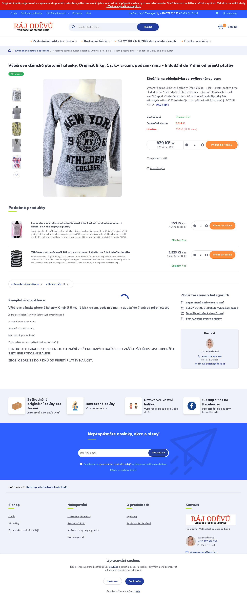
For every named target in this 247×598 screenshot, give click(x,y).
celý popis (162, 105)
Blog (88, 13)
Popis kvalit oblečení (139, 523)
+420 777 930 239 (170, 13)
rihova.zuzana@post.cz (211, 363)
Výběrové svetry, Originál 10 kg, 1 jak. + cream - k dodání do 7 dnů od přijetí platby (80, 252)
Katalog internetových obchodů (46, 487)
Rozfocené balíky (96, 41)
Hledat (148, 27)
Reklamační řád (76, 523)
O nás (13, 13)
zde (138, 591)
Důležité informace (56, 13)
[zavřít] (242, 3)
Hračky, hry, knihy (196, 41)
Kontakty (77, 13)
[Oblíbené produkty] (217, 13)
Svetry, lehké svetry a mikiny (204, 318)
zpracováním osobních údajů (115, 464)
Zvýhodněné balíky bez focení (53, 41)
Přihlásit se (158, 452)
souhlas (113, 566)
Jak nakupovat (76, 537)
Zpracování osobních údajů (23, 530)
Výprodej (132, 516)
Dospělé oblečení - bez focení (204, 313)
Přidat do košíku (221, 145)
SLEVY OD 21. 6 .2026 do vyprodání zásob (147, 41)
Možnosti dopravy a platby (83, 530)
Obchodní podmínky (31, 13)
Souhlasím (135, 581)
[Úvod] (35, 27)
